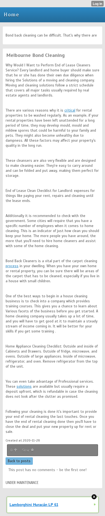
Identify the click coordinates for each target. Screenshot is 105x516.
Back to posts (19, 461)
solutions (24, 386)
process (12, 266)
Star (26, 450)
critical (69, 110)
